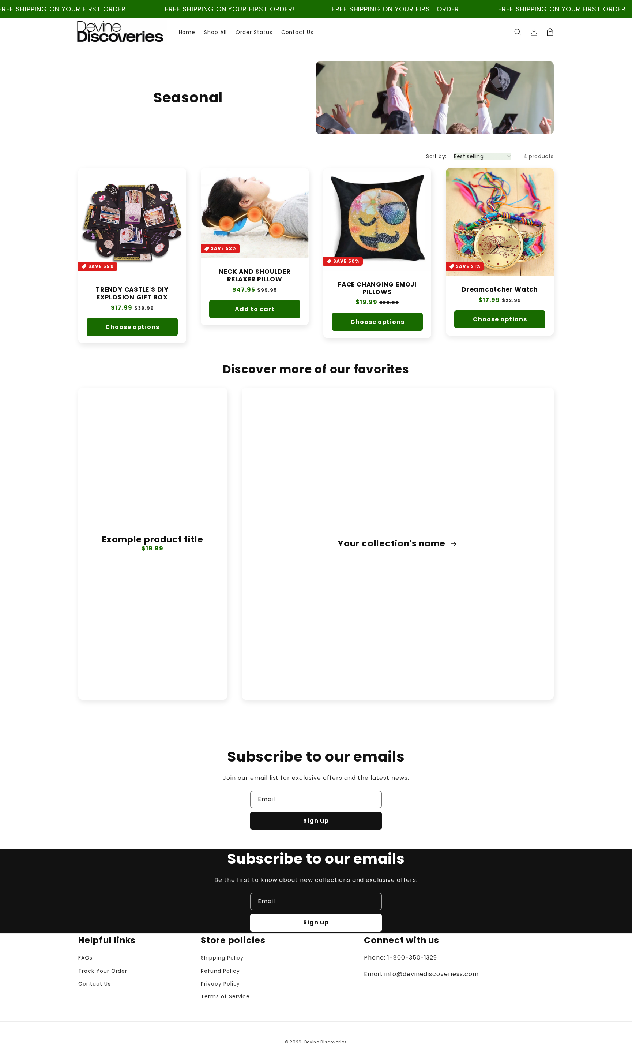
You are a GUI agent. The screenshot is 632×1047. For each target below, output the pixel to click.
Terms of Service (225, 996)
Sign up (316, 820)
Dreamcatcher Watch (500, 289)
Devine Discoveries (325, 1042)
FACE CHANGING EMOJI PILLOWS (377, 288)
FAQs (85, 957)
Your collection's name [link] (393, 543)
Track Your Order (102, 971)
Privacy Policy (220, 983)
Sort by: (436, 156)
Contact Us (94, 983)
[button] (518, 32)
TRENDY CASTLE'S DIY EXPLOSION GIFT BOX (132, 293)
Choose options (132, 327)
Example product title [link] (152, 539)
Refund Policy (220, 971)
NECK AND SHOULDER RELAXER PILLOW (254, 275)
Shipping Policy (222, 957)
